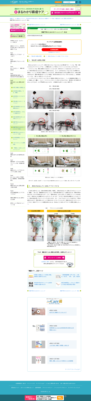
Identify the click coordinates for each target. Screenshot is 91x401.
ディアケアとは (39, 383)
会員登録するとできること (54, 52)
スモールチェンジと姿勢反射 (19, 143)
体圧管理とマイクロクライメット (19, 97)
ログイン (58, 2)
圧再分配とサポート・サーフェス (19, 102)
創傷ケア (12, 18)
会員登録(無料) (54, 49)
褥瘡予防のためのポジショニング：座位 (69, 24)
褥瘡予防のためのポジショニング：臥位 (19, 128)
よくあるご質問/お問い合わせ (52, 383)
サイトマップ (30, 383)
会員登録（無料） (45, 261)
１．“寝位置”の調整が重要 (35, 56)
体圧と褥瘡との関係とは (19, 87)
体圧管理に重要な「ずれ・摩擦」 (18, 92)
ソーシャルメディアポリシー (60, 387)
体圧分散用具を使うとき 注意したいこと (19, 117)
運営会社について (15, 387)
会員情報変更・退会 (20, 383)
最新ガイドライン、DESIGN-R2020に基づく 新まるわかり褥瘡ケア (33, 18)
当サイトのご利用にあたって (27, 387)
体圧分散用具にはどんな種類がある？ (19, 107)
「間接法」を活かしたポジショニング (19, 148)
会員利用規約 (38, 387)
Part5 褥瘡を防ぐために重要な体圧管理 (61, 18)
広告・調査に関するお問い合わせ (67, 383)
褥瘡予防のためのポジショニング (37, 24)
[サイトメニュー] (80, 2)
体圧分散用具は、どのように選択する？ (19, 112)
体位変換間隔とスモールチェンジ (19, 138)
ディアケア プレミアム (73, 387)
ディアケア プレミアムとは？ (72, 369)
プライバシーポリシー (47, 387)
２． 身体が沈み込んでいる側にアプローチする (57, 56)
